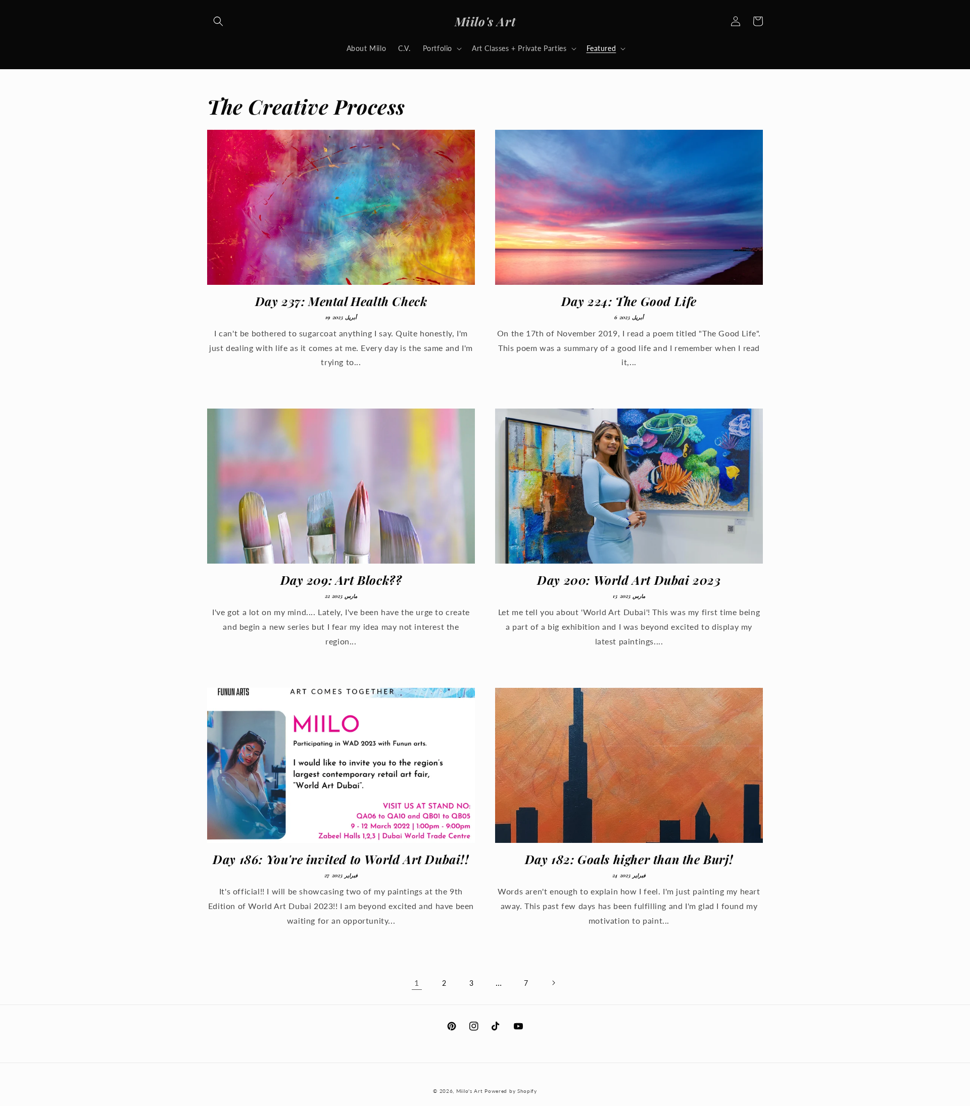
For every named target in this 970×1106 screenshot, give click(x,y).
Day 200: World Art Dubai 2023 (628, 580)
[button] (218, 21)
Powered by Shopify (510, 1091)
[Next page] (553, 983)
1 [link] (416, 982)
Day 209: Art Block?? (341, 580)
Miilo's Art (469, 1091)
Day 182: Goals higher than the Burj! (629, 859)
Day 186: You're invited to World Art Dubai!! (341, 859)
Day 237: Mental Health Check (341, 301)
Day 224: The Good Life (629, 301)
